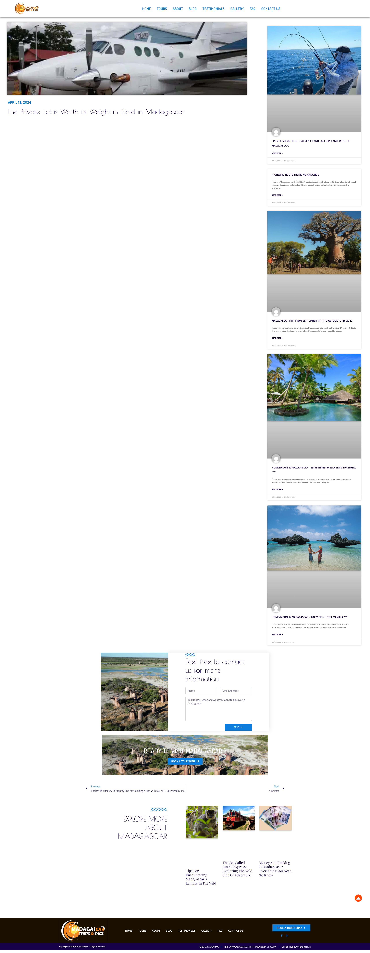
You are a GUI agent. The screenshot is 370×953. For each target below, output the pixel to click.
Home (146, 8)
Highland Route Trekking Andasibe (295, 174)
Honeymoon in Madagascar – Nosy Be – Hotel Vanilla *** (309, 617)
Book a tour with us (185, 761)
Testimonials (213, 8)
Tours (162, 8)
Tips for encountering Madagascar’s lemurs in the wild (201, 876)
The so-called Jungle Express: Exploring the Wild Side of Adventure (237, 868)
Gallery (237, 8)
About (178, 8)
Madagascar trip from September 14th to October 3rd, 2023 (312, 320)
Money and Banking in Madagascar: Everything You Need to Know (275, 868)
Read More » (277, 153)
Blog (193, 8)
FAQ (253, 8)
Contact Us (270, 8)
